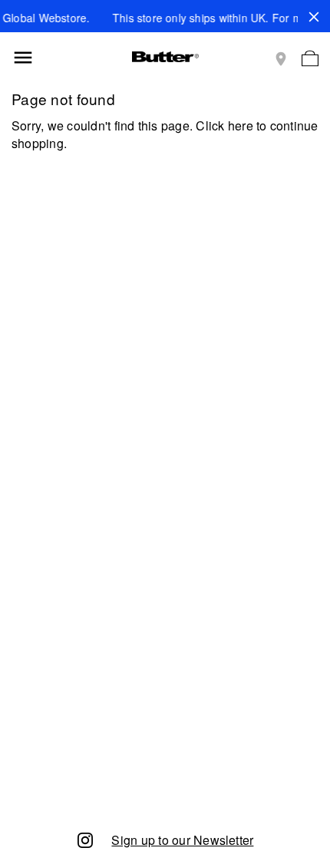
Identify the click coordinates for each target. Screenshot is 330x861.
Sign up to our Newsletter (182, 840)
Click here (224, 125)
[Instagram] (85, 839)
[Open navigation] (23, 57)
